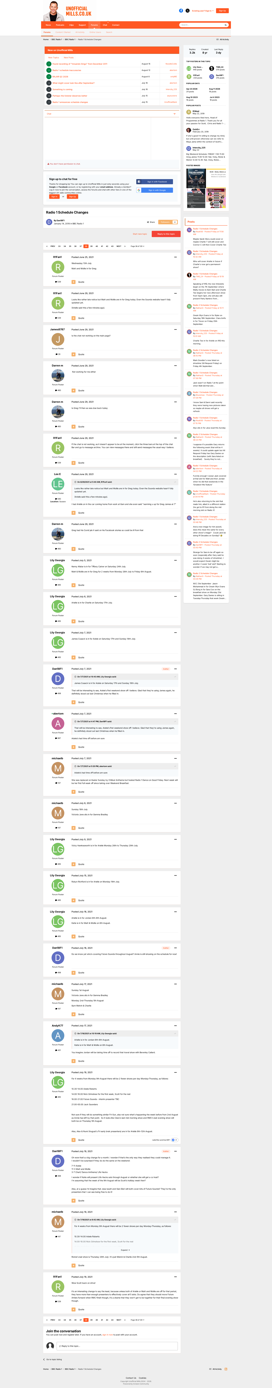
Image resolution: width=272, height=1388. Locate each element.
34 (65, 246)
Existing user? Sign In (202, 11)
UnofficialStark (170, 102)
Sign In (54, 196)
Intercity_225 (171, 89)
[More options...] (175, 257)
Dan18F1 (60, 220)
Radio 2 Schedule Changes (205, 305)
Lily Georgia (57, 560)
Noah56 (199, 231)
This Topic (215, 25)
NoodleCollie (171, 64)
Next (119, 246)
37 (81, 246)
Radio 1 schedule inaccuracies (67, 70)
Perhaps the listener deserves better (70, 96)
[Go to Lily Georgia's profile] (58, 570)
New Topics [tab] (53, 57)
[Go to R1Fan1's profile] (58, 267)
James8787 (57, 329)
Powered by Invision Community (136, 1384)
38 (86, 246)
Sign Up (222, 10)
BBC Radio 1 (78, 223)
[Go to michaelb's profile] (58, 768)
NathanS (199, 308)
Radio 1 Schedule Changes (205, 229)
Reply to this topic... (70, 1346)
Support (82, 25)
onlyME (173, 76)
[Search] (226, 25)
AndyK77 (57, 1025)
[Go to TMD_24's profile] (211, 68)
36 (75, 246)
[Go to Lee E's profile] (58, 484)
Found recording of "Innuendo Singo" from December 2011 (80, 64)
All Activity (80, 32)
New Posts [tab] (69, 57)
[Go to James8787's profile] (58, 339)
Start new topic (140, 234)
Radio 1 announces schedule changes (70, 102)
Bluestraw (200, 395)
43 (112, 246)
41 (102, 246)
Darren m (57, 365)
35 (70, 246)
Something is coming (62, 89)
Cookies (142, 1378)
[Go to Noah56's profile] (189, 230)
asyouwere (172, 96)
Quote (81, 282)
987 (59, 738)
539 (59, 282)
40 (97, 246)
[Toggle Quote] (75, 482)
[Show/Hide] (174, 113)
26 (59, 354)
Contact (115, 25)
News (48, 25)
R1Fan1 (57, 256)
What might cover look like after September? (73, 83)
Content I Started (63, 32)
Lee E (57, 474)
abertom (173, 70)
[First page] (47, 246)
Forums (94, 25)
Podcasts (60, 25)
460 (59, 390)
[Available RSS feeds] (226, 1369)
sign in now (107, 1334)
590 (59, 499)
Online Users (95, 32)
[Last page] (125, 246)
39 (91, 246)
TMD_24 (219, 67)
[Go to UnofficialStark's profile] (189, 492)
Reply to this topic (166, 234)
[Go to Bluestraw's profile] (189, 393)
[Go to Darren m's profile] (58, 375)
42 (107, 246)
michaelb (57, 758)
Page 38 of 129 (137, 246)
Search (109, 32)
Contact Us (131, 1378)
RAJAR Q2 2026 (60, 76)
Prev (53, 246)
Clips (71, 25)
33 (59, 246)
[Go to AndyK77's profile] (58, 1035)
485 (59, 585)
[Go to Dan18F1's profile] (49, 222)
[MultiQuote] (74, 282)
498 (59, 693)
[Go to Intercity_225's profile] (189, 252)
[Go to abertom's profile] (58, 723)
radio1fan (156, 1140)
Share (152, 222)
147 (59, 783)
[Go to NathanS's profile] (189, 306)
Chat (106, 23)
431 (59, 1050)
